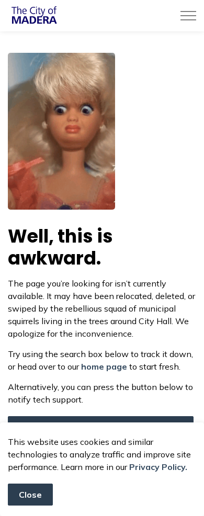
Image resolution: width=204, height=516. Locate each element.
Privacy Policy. (158, 467)
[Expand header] (188, 15)
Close (30, 494)
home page (104, 366)
